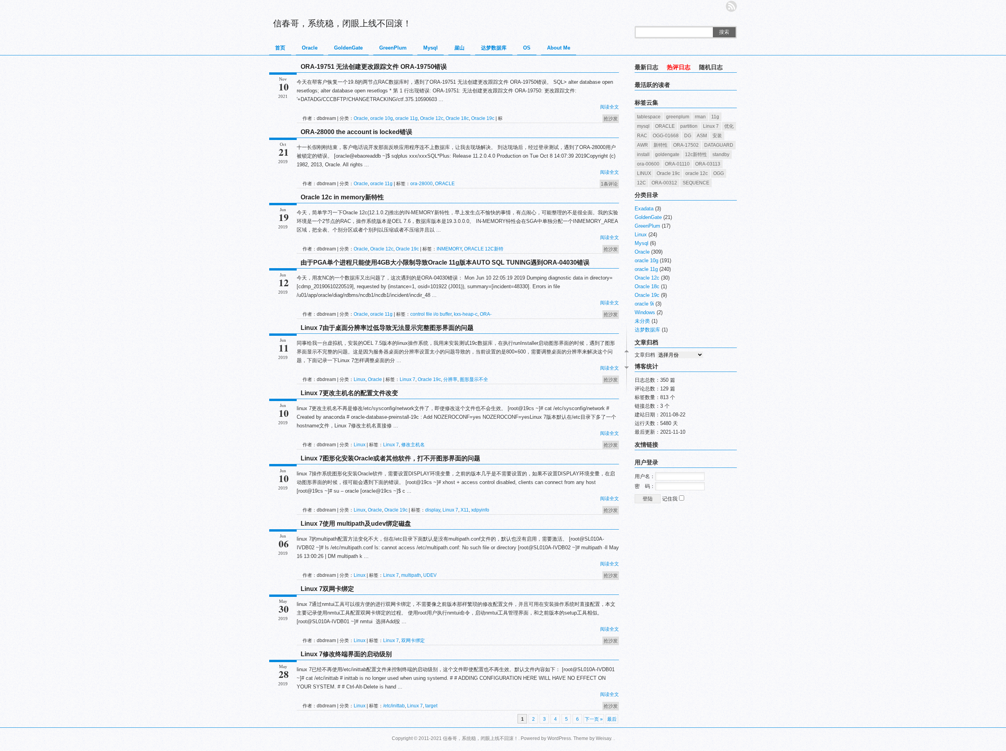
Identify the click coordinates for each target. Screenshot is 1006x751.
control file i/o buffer (431, 314)
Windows (645, 312)
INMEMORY (449, 249)
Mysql (430, 48)
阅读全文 (609, 107)
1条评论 (609, 184)
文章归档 (645, 355)
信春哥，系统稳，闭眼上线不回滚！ (342, 23)
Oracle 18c (457, 118)
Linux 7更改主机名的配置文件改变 (349, 393)
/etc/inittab (394, 706)
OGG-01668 (666, 135)
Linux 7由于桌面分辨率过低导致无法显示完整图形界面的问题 (387, 327)
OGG (718, 173)
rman (700, 117)
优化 (729, 126)
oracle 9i (644, 304)
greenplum (677, 117)
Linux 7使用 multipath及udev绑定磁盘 (356, 523)
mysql (643, 126)
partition (689, 126)
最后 (612, 719)
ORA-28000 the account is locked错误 (356, 132)
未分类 (642, 321)
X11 (465, 510)
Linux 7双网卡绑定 (327, 588)
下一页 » (594, 719)
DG (687, 135)
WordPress (559, 738)
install (643, 154)
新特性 (661, 145)
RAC (642, 135)
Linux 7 (407, 379)
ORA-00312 (664, 183)
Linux (359, 379)
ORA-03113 (707, 164)
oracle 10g (381, 118)
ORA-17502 (686, 145)
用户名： (645, 476)
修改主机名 (413, 444)
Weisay (603, 738)
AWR (642, 145)
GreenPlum (393, 48)
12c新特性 (696, 154)
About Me (558, 48)
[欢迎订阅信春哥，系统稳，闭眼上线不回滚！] (731, 6)
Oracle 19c (482, 118)
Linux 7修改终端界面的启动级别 (346, 654)
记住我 (670, 499)
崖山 (459, 48)
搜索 (724, 32)
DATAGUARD (718, 145)
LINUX (644, 173)
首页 (280, 48)
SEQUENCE (696, 183)
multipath (411, 575)
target (431, 706)
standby (720, 154)
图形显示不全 (474, 379)
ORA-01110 (677, 164)
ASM (702, 135)
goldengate (667, 154)
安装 (717, 135)
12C (641, 183)
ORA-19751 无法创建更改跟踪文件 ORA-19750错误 (374, 66)
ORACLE (445, 183)
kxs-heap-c (465, 314)
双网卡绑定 (413, 640)
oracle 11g (406, 118)
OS (527, 48)
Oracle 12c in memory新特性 (342, 197)
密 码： (645, 486)
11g (715, 117)
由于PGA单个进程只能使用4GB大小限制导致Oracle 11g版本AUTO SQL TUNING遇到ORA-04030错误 (445, 262)
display (432, 510)
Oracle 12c (431, 118)
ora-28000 (421, 183)
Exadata (644, 209)
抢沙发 (611, 118)
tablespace (649, 117)
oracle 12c (696, 173)
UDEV (430, 575)
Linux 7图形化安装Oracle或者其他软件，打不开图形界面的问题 (390, 458)
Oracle (310, 48)
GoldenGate (348, 48)
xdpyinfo (480, 510)
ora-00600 (648, 164)
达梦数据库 (494, 48)
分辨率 (450, 379)
